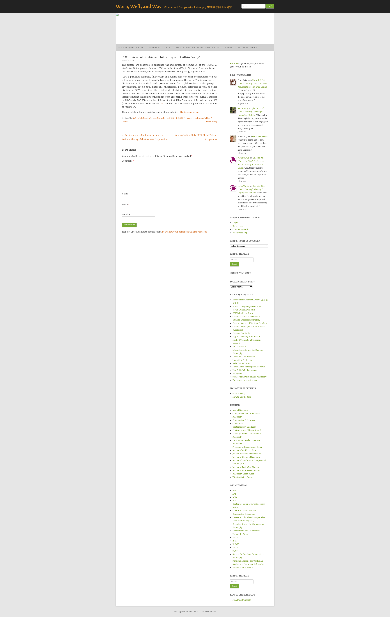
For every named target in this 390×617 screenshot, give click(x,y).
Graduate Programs (159, 47)
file (161, 103)
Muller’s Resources (241, 363)
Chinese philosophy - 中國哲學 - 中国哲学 (166, 118)
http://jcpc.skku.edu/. (189, 112)
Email (125, 204)
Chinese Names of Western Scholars (249, 323)
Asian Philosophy (240, 410)
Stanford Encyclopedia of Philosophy (249, 377)
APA (234, 500)
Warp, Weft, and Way (138, 6)
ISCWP (235, 544)
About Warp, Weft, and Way (131, 47)
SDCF (235, 551)
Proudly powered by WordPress (186, 611)
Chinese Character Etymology (246, 320)
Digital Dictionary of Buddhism (246, 336)
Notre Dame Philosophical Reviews (248, 367)
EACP (235, 537)
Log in (235, 223)
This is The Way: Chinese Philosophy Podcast (197, 47)
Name (125, 193)
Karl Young (243, 108)
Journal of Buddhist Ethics (244, 450)
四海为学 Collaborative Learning (241, 47)
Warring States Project (242, 567)
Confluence (237, 423)
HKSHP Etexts (239, 347)
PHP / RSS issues (260, 136)
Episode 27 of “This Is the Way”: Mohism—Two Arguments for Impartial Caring (252, 83)
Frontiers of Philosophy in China (247, 447)
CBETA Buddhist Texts (242, 313)
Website (126, 214)
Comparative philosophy (194, 118)
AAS (234, 494)
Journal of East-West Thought (245, 467)
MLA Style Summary (241, 600)
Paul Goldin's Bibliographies (244, 370)
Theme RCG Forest (208, 611)
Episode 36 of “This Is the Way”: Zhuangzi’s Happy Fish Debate (251, 111)
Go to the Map (238, 393)
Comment (128, 161)
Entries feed (238, 226)
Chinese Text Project (242, 333)
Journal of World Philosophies (246, 470)
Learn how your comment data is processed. (184, 232)
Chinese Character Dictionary (246, 316)
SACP (235, 547)
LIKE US (234, 63)
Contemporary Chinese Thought (247, 430)
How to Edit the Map (241, 397)
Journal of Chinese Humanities (246, 454)
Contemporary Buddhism (244, 427)
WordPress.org (239, 233)
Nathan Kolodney (139, 118)
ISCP (234, 541)
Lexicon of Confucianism (243, 357)
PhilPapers (237, 373)
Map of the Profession (242, 360)
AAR (234, 490)
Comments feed (240, 229)
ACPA (235, 497)
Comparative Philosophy (243, 420)
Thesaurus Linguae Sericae (244, 380)
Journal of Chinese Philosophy (246, 457)
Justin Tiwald (243, 158)
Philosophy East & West (243, 474)
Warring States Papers (242, 477)
